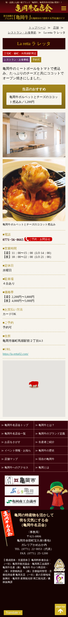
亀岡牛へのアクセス (16, 467)
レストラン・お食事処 (22, 32)
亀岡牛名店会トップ (16, 425)
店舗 (56, 27)
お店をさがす (12, 442)
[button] (34, 385)
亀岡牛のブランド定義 (52, 433)
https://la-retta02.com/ (15, 354)
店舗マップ (11, 459)
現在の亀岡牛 (46, 459)
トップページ (37, 27)
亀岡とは (44, 467)
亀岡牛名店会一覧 (15, 433)
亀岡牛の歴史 (46, 450)
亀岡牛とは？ (46, 425)
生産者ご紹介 (46, 442)
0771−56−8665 (13, 240)
